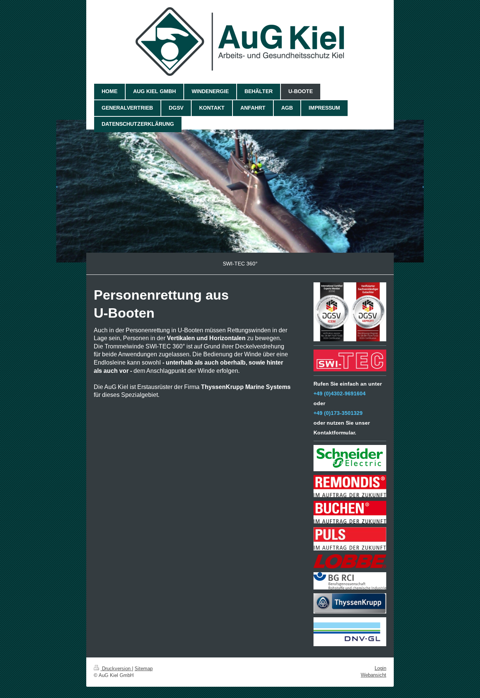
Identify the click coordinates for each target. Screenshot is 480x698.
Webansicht (373, 675)
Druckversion (116, 668)
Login (380, 668)
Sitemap (144, 668)
